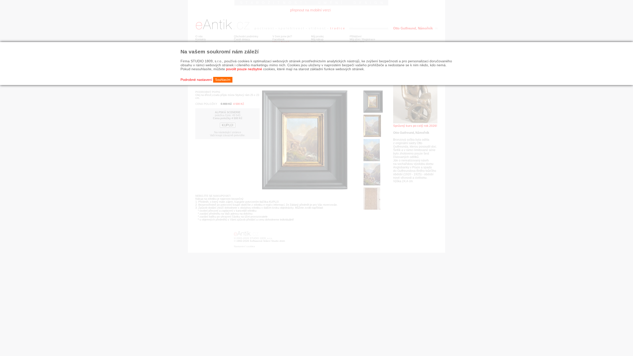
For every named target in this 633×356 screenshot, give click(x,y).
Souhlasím (222, 80)
